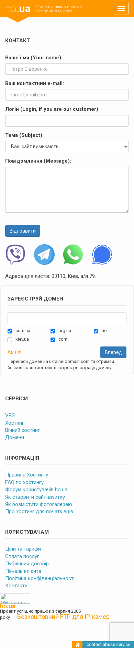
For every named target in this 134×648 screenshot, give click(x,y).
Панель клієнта (23, 571)
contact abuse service (108, 644)
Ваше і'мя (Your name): (34, 58)
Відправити (23, 231)
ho (18, 8)
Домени (14, 437)
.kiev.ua (21, 339)
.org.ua (64, 330)
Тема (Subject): (24, 135)
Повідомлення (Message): (38, 161)
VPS (10, 415)
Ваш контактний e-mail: (34, 83)
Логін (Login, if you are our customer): (52, 109)
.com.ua (22, 330)
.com (62, 339)
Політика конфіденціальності (40, 578)
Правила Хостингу (26, 475)
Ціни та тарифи (23, 549)
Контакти (16, 585)
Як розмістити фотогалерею (38, 504)
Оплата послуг (22, 556)
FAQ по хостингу (24, 482)
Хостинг (14, 423)
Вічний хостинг (22, 430)
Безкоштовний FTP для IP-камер (63, 616)
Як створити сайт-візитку (35, 497)
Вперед (113, 352)
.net (104, 330)
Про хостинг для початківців (39, 511)
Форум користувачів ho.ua (36, 489)
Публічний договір (27, 564)
